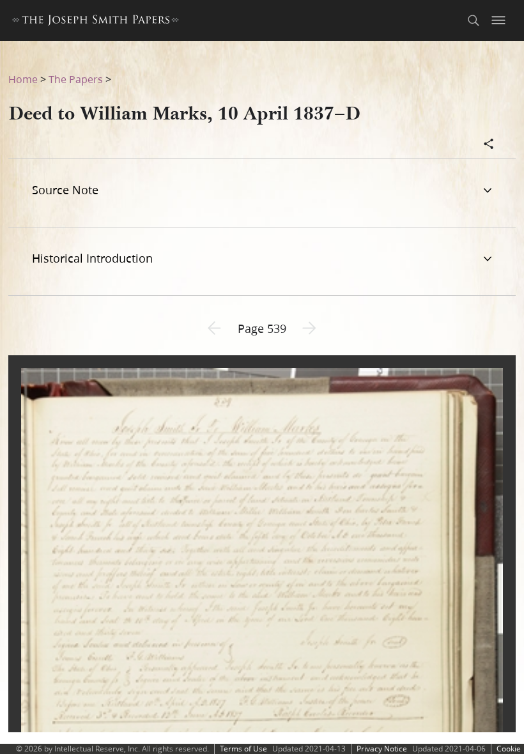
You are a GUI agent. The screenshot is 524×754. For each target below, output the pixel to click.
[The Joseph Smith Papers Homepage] (96, 22)
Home (23, 79)
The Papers (76, 79)
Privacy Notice (382, 748)
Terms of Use (243, 748)
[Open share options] (488, 145)
